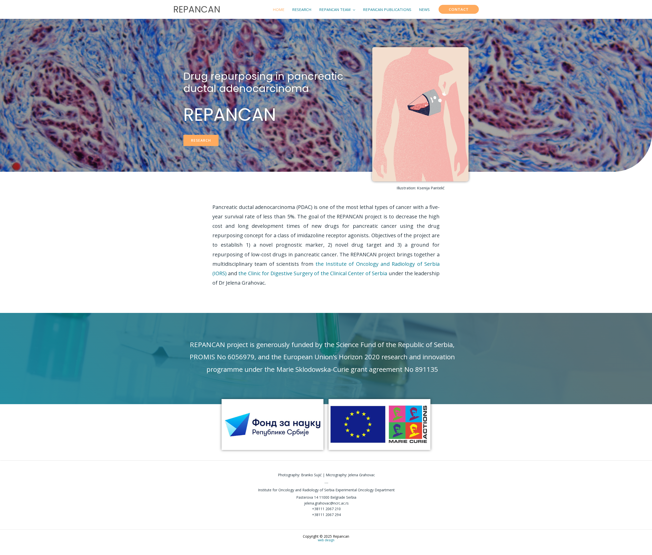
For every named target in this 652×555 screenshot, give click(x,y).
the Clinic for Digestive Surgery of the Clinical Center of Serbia (312, 273)
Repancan (196, 9)
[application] (352, 9)
